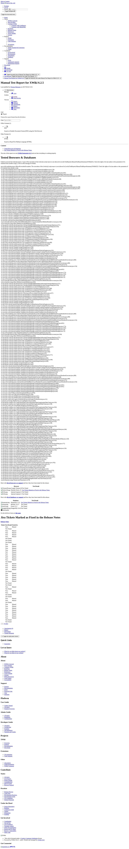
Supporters (7, 644)
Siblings (15, 103)
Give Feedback (8, 824)
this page (18, 513)
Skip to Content (5, 1)
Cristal (9, 49)
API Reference (8, 730)
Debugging (7, 813)
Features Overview (9, 709)
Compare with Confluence (18, 25)
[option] (66, 129)
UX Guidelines (8, 798)
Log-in (6, 7)
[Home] (5, 74)
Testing (6, 811)
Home (6, 17)
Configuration (8, 718)
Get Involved (11, 52)
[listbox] (64, 133)
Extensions (11, 39)
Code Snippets (12, 41)
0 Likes (6, 623)
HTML (6, 139)
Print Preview (17, 98)
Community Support (13, 62)
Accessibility (7, 680)
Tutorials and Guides (10, 732)
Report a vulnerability (10, 831)
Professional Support (13, 63)
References (11, 32)
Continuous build (9, 809)
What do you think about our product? (14, 651)
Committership (8, 782)
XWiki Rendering (9, 764)
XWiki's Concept (12, 20)
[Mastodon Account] (5, 847)
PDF (5, 128)
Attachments (16, 104)
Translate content (9, 826)
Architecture (7, 727)
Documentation (8, 688)
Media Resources (9, 676)
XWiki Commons (9, 766)
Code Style (7, 793)
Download (7, 65)
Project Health (8, 780)
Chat (5, 693)
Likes (14, 109)
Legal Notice (7, 678)
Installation (7, 717)
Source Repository (9, 806)
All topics (7, 707)
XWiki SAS (41, 840)
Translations (11, 55)
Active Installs (12, 33)
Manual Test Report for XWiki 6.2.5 (14, 78)
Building (6, 808)
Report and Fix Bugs (10, 829)
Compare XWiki (12, 24)
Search (6, 9)
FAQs (9, 60)
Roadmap (10, 28)
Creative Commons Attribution (29, 838)
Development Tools (9, 796)
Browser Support (9, 785)
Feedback (10, 57)
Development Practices (10, 795)
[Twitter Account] (11, 847)
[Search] (9, 9)
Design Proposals (9, 800)
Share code (7, 832)
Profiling (6, 814)
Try (5, 66)
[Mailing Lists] (13, 847)
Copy (14, 93)
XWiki (9, 38)
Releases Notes (12, 30)
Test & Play (7, 823)
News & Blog (11, 22)
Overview (7, 743)
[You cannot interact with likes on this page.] (2, 624)
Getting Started (8, 705)
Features (6, 744)
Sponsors (6, 694)
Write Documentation (10, 827)
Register (6, 6)
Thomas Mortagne (15, 87)
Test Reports (7, 76)
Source (15, 101)
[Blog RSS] (14, 847)
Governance (7, 778)
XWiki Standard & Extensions (16, 47)
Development (11, 54)
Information (16, 107)
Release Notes (8, 670)
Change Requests (9, 633)
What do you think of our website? (13, 653)
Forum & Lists (8, 691)
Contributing (7, 821)
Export (15, 96)
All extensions (8, 754)
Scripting (6, 729)
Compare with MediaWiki (18, 27)
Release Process (8, 792)
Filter (2, 120)
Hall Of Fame (8, 783)
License (10, 35)
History (15, 106)
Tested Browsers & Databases (12, 148)
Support (6, 686)
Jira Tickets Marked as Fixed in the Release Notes (18, 150)
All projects (11, 44)
